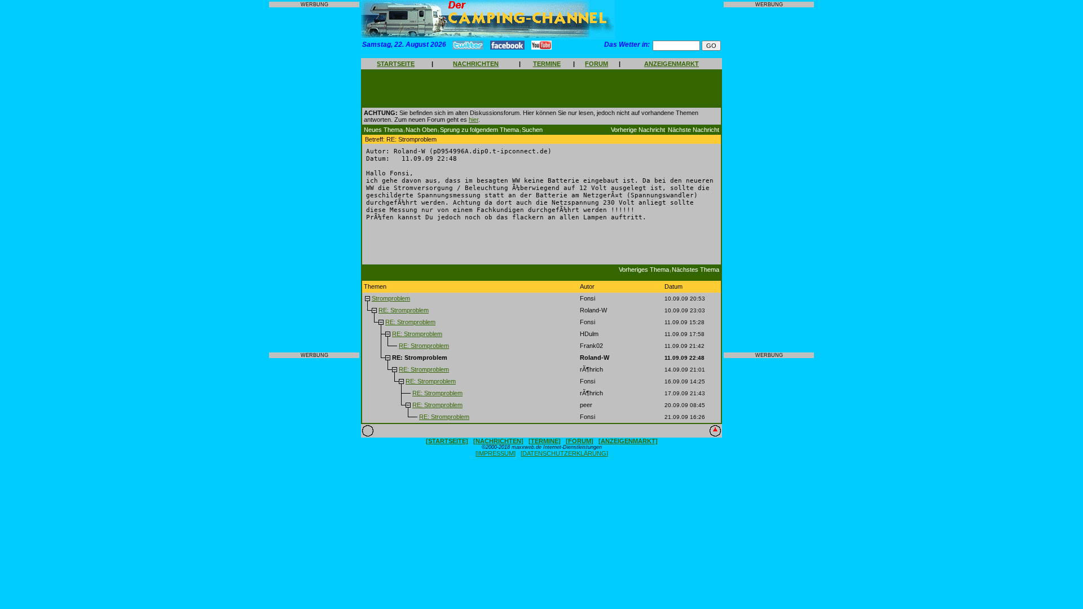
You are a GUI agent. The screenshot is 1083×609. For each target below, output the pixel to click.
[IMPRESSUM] (496, 453)
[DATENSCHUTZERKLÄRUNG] (564, 453)
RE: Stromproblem (403, 310)
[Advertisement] (314, 180)
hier (473, 119)
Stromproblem (391, 298)
